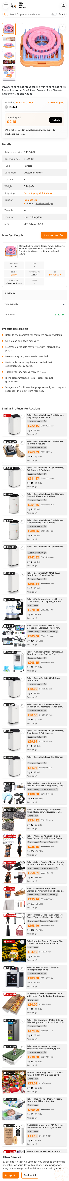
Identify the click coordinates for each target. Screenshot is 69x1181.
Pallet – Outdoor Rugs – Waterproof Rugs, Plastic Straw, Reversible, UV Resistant (44, 810)
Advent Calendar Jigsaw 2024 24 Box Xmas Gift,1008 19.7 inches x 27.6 (45, 1073)
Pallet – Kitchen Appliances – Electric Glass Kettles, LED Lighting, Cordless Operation (45, 600)
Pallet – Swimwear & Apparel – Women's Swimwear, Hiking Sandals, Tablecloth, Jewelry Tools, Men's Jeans (45, 889)
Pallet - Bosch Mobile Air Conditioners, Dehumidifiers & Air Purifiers (45, 495)
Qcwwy (14, 274)
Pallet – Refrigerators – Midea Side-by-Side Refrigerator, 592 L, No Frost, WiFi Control (45, 1021)
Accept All (10, 1175)
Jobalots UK (30, 199)
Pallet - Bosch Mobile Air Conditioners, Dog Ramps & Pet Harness (45, 732)
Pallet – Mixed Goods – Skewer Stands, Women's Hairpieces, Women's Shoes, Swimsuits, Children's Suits (45, 863)
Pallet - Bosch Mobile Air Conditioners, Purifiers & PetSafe (45, 442)
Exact (62, 14)
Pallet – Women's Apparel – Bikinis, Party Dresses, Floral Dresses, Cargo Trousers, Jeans (44, 837)
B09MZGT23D (55, 274)
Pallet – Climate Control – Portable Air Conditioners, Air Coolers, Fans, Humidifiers (45, 653)
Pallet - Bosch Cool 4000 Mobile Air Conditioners (43, 679)
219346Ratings (44, 203)
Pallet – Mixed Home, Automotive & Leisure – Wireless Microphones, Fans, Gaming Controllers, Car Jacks (45, 784)
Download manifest (54, 235)
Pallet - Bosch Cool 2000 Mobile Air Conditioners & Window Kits (43, 574)
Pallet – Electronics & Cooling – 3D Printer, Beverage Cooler (43, 968)
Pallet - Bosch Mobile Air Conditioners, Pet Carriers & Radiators (45, 469)
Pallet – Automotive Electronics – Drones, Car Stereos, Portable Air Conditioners (43, 626)
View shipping (56, 102)
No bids (56, 120)
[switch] (54, 14)
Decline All (30, 1175)
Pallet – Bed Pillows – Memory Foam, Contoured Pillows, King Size (44, 1100)
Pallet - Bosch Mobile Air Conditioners (45, 546)
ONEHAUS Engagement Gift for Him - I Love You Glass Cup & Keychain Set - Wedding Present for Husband (45, 1126)
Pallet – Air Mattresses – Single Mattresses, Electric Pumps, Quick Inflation (43, 1047)
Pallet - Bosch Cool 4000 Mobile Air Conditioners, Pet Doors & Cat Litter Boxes (44, 705)
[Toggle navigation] (6, 5)
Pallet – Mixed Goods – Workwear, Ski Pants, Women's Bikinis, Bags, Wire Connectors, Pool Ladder (44, 916)
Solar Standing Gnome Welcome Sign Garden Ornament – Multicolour (45, 942)
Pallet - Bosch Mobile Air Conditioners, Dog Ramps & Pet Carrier (45, 416)
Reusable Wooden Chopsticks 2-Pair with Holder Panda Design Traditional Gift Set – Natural (45, 995)
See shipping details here (38, 193)
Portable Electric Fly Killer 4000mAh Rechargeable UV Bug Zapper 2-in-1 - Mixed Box (45, 1152)
